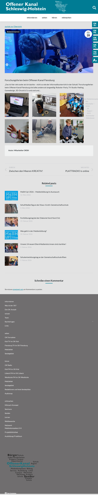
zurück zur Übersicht (13, 26)
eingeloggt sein (18, 289)
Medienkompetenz (13, 32)
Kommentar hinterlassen (90, 117)
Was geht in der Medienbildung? (33, 231)
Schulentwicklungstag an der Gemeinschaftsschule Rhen (43, 257)
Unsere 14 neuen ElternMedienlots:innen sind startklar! (43, 244)
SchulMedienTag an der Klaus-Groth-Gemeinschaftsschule (44, 205)
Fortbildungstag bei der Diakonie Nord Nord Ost (40, 218)
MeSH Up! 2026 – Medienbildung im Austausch (39, 192)
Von (89, 103)
